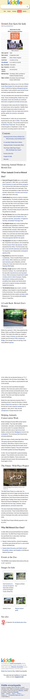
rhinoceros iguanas (7, 238)
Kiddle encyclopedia (15, 663)
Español (24, 11)
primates (20, 441)
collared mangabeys (22, 541)
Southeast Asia (8, 327)
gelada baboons (5, 505)
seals (20, 109)
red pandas (4, 100)
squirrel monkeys (14, 283)
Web (5, 11)
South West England (6, 86)
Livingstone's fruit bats (13, 102)
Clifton (18, 120)
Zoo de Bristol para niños (19, 622)
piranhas (20, 245)
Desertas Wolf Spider (8, 266)
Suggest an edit (19, 677)
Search (27, 6)
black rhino (9, 404)
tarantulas (8, 262)
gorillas (16, 98)
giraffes (6, 550)
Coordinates (4, 62)
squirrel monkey (17, 406)
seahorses (16, 249)
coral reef (8, 249)
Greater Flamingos (15, 220)
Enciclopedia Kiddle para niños (16, 695)
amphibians (15, 225)
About (13, 693)
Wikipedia (20, 690)
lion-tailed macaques (15, 277)
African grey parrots (10, 543)
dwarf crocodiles (19, 231)
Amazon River (11, 245)
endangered (4, 434)
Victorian (12, 336)
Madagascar (18, 432)
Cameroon (4, 443)
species (11, 342)
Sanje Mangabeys (20, 449)
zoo (17, 84)
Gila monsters (13, 229)
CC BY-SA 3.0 (17, 687)
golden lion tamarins (11, 113)
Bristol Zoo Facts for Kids (8, 671)
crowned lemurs (14, 273)
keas (12, 218)
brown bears (16, 505)
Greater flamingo (7, 487)
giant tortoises (18, 236)
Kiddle (2, 693)
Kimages (14, 11)
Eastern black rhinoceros (9, 548)
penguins (3, 111)
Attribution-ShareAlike (17, 667)
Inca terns (17, 192)
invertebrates (6, 258)
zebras (23, 503)
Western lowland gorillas (9, 541)
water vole (23, 445)
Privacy (19, 693)
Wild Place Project (8, 125)
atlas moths (25, 294)
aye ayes (24, 102)
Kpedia (19, 11)
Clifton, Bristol (13, 57)
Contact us (4, 695)
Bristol (26, 84)
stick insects (5, 260)
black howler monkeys (8, 279)
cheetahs (18, 503)
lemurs (20, 430)
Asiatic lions (21, 98)
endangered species (22, 88)
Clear (24, 6)
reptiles (7, 225)
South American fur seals (9, 184)
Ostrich (21, 548)
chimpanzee (4, 410)
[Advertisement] (15, 17)
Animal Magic (21, 379)
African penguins (23, 184)
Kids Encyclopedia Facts (7, 26)
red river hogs (12, 503)
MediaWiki (15, 692)
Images (9, 11)
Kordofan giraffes (7, 449)
